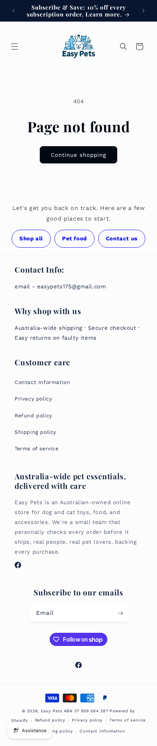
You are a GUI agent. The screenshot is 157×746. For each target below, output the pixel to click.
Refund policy (33, 415)
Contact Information (42, 382)
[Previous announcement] (13, 11)
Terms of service (37, 448)
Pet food (74, 238)
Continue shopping (78, 155)
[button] (15, 46)
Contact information (102, 731)
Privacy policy (33, 399)
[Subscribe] (120, 613)
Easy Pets (51, 711)
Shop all (31, 238)
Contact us (122, 238)
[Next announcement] (143, 11)
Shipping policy (35, 432)
